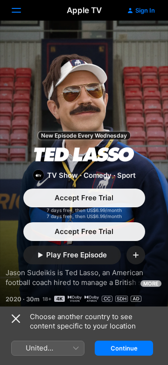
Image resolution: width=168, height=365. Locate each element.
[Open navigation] (22, 10)
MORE (151, 283)
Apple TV (84, 10)
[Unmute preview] (142, 39)
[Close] (16, 318)
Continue (124, 348)
